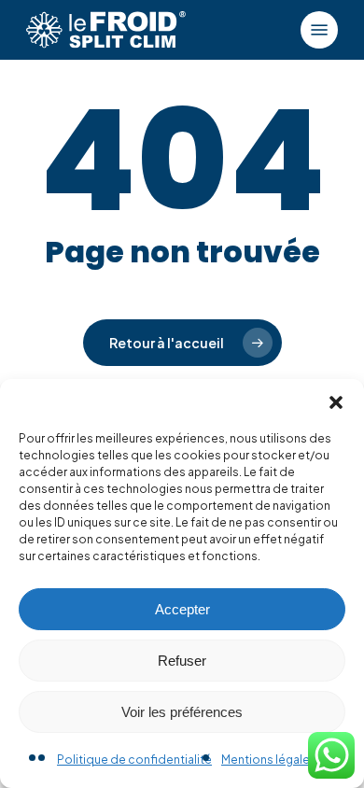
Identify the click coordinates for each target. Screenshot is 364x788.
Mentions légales (268, 760)
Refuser (182, 660)
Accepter (182, 609)
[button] (336, 402)
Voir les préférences (182, 712)
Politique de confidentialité (134, 760)
